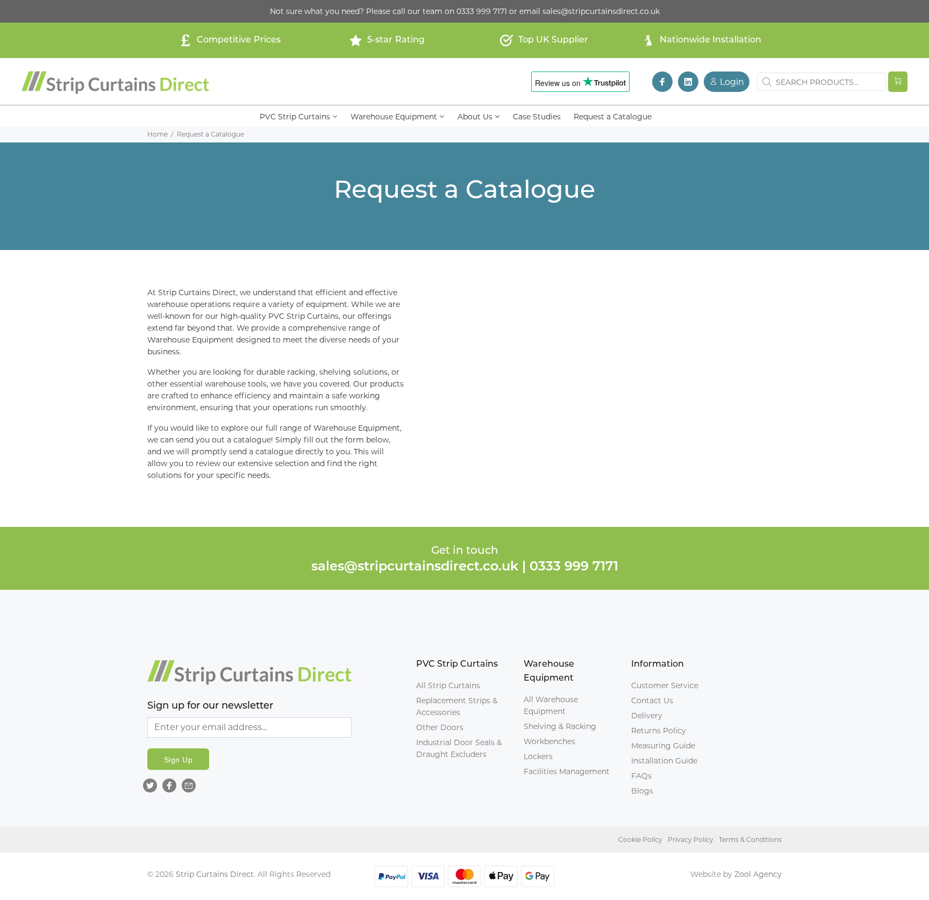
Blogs (642, 791)
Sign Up (178, 759)
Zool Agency (758, 874)
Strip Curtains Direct (215, 874)
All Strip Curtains (448, 685)
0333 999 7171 (481, 11)
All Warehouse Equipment (551, 705)
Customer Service (664, 685)
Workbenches (549, 741)
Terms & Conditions (750, 839)
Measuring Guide (663, 746)
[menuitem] (299, 115)
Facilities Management (567, 771)
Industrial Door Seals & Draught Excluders (459, 748)
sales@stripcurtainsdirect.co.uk (601, 11)
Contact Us (652, 700)
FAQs (641, 776)
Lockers (538, 756)
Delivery (646, 715)
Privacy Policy (690, 839)
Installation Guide (664, 761)
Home (157, 134)
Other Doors (439, 727)
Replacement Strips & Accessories (456, 706)
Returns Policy (658, 730)
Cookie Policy (640, 839)
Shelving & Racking (560, 726)
